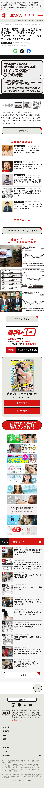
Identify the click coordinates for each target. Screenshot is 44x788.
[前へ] (2, 77)
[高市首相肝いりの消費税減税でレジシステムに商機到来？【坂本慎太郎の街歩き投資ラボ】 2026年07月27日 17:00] (33, 301)
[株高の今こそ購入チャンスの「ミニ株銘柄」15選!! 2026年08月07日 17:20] (11, 279)
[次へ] (42, 77)
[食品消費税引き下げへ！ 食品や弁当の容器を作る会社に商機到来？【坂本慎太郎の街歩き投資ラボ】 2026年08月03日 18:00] (33, 279)
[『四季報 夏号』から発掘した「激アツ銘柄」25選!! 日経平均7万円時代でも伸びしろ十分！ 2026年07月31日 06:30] (11, 301)
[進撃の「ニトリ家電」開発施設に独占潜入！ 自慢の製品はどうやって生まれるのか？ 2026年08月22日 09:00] (11, 256)
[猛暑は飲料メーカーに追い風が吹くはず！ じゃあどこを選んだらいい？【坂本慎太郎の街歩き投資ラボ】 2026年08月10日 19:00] (33, 256)
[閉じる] (41, 6)
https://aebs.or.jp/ (18, 721)
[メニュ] (40, 15)
